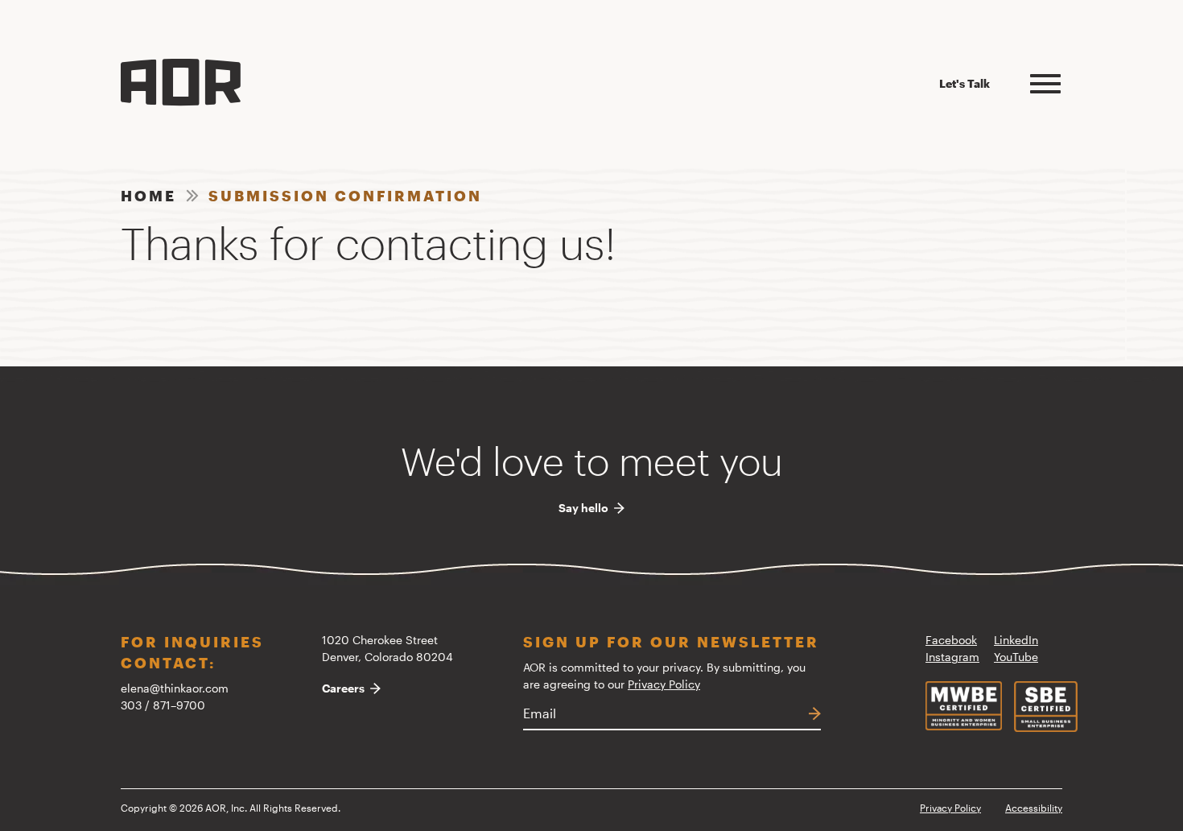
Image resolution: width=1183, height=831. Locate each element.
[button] (1045, 81)
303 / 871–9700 (163, 705)
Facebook (951, 640)
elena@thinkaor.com (175, 688)
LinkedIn (1016, 640)
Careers (343, 688)
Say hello (583, 508)
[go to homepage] (181, 82)
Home (148, 196)
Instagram (952, 657)
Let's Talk (964, 83)
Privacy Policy (664, 684)
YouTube (1016, 657)
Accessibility (1033, 807)
